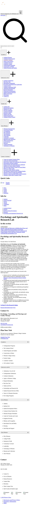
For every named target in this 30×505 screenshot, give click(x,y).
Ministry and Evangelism (9, 421)
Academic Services (7, 62)
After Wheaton (6, 135)
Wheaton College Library (9, 355)
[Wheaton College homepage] (15, 9)
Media (4, 205)
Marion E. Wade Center (8, 168)
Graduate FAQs (7, 85)
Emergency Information (9, 501)
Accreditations (6, 131)
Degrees (2, 13)
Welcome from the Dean (9, 128)
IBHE (5, 503)
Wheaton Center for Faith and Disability (12, 172)
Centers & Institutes (5, 156)
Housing (5, 426)
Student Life (16, 13)
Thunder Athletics (8, 183)
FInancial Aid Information (9, 91)
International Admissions (9, 83)
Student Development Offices (10, 408)
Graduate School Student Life (10, 411)
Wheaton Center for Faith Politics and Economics (14, 173)
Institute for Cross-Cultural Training (11, 166)
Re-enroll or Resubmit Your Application (12, 84)
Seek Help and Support (8, 428)
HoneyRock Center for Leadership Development (14, 162)
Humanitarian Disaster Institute (10, 163)
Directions (5, 483)
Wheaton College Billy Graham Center (12, 175)
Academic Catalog (7, 64)
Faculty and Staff (7, 200)
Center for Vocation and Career (10, 416)
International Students (8, 108)
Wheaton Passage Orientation (10, 413)
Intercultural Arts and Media (9, 423)
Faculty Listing (6, 358)
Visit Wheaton (6, 134)
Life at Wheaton (4, 399)
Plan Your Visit (6, 82)
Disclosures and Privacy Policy (11, 500)
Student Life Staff (7, 114)
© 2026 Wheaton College (6, 497)
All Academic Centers (8, 363)
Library (5, 191)
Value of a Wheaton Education (10, 393)
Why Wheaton (6, 132)
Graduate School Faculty (9, 58)
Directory (5, 143)
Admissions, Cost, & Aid (9, 371)
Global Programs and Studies (10, 68)
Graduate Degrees (7, 57)
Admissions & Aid (8, 13)
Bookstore (5, 193)
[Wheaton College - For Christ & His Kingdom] (4, 338)
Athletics (5, 403)
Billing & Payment (7, 93)
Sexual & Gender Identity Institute (11, 170)
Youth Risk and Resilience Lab (9, 233)
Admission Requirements (9, 88)
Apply (3, 15)
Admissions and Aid (5, 367)
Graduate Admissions (8, 80)
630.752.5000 (4, 469)
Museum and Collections (9, 451)
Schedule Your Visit (5, 337)
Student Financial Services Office (11, 390)
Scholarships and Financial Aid (10, 388)
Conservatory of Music (8, 66)
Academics (3, 54)
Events (5, 189)
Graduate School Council (9, 117)
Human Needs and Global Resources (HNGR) (14, 164)
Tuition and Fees (7, 385)
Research (5, 212)
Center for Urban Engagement (10, 160)
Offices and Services (8, 140)
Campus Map (6, 481)
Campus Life (6, 106)
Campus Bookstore (7, 144)
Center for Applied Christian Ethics (11, 159)
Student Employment (8, 115)
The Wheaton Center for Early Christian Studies (14, 171)
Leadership (6, 136)
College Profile (6, 438)
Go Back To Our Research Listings (9, 305)
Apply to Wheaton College (9, 378)
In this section (4, 226)
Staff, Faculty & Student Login (10, 488)
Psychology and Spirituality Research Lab (13, 213)
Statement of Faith (7, 441)
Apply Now (13, 307)
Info (1, 15)
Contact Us (6, 96)
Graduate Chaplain (7, 111)
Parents (5, 201)
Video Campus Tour (8, 486)
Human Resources (7, 479)
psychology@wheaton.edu (7, 324)
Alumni (5, 203)
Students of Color (7, 109)
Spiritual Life (6, 406)
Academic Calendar (8, 60)
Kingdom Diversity (7, 418)
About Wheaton (4, 125)
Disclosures (6, 95)
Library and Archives (8, 61)
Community (6, 204)
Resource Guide (7, 113)
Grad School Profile (8, 130)
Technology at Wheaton (8, 145)
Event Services (6, 141)
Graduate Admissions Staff (9, 87)
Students (5, 199)
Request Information (8, 89)
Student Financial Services (9, 92)
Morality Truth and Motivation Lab (9, 228)
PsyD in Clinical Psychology (10, 210)
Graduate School (7, 208)
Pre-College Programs (8, 395)
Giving (5, 190)
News (4, 187)
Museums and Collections (9, 139)
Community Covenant (8, 138)
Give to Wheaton (7, 476)
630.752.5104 (4, 323)
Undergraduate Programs (9, 65)
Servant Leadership (7, 110)
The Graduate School (8, 348)
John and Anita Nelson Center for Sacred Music (14, 167)
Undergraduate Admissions (9, 373)
